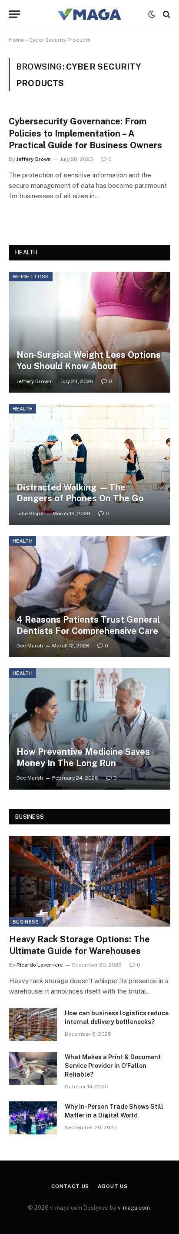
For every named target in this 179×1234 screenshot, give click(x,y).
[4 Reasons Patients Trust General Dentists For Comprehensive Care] (89, 596)
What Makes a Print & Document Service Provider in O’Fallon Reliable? (113, 1066)
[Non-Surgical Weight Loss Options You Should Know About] (89, 332)
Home (16, 40)
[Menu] (14, 14)
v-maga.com (134, 1207)
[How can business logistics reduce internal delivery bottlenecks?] (33, 1024)
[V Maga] (89, 14)
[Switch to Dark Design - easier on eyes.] (151, 14)
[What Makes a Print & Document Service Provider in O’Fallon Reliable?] (33, 1068)
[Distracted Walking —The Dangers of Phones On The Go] (89, 464)
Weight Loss (31, 276)
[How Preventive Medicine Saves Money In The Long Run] (89, 728)
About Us (113, 1186)
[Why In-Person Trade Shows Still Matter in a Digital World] (33, 1117)
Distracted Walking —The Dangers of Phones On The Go (80, 493)
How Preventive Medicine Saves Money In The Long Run (83, 757)
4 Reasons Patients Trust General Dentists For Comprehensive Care (88, 625)
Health (23, 408)
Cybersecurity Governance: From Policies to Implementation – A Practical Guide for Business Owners (85, 133)
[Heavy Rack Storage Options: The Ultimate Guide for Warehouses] (89, 881)
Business (26, 921)
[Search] (165, 14)
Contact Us (70, 1186)
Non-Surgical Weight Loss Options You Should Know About (89, 360)
